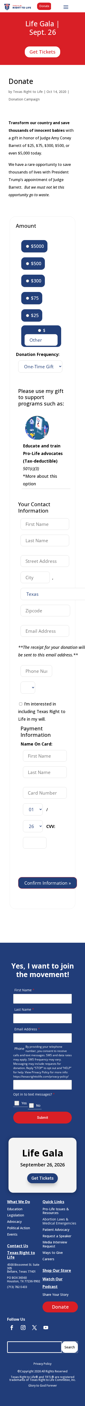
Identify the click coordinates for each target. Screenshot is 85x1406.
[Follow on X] (34, 1327)
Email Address (27, 1029)
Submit (42, 1117)
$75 (34, 298)
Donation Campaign (24, 99)
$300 (35, 281)
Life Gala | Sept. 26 (42, 28)
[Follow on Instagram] (23, 1327)
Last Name (24, 1009)
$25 (34, 315)
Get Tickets (42, 52)
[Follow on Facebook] (12, 1327)
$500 (35, 263)
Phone (19, 1048)
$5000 (37, 246)
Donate (44, 6)
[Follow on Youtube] (46, 1327)
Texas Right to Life (28, 91)
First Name (24, 990)
